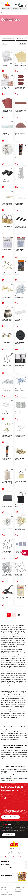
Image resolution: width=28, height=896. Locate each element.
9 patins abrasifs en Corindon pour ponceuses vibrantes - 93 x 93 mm (20, 134)
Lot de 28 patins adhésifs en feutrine (20, 552)
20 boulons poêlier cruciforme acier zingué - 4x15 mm (19, 296)
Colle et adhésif (21, 38)
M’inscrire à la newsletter (10, 817)
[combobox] (14, 8)
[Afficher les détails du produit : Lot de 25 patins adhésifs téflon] (21, 242)
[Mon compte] (22, 5)
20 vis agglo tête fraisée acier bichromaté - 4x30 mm (20, 459)
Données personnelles (6, 894)
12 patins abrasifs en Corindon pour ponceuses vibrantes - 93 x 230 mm (20, 111)
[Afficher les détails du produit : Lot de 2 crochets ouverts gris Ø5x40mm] (21, 590)
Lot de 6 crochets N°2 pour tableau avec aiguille (6, 273)
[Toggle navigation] (2, 4)
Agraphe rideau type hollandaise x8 (20, 575)
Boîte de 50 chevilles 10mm (7, 529)
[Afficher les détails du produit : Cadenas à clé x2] (7, 335)
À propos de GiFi (7, 868)
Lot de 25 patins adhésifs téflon (19, 250)
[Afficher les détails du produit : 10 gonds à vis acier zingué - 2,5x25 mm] (21, 381)
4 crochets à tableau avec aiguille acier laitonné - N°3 (7, 296)
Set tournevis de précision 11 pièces (20, 366)
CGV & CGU (4, 889)
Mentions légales (5, 892)
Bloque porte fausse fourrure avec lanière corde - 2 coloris (7, 320)
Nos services (5, 865)
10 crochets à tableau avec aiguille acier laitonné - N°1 (20, 529)
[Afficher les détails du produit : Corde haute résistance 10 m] (7, 126)
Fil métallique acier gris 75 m (19, 413)
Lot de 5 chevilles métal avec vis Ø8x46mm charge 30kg (6, 366)
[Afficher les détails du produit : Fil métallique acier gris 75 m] (21, 405)
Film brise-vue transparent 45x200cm (18, 320)
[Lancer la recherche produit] (2, 8)
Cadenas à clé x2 (6, 342)
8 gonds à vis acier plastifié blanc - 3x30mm (6, 413)
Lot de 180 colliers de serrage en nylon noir (20, 227)
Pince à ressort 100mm (5, 598)
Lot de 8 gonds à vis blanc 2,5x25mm (20, 436)
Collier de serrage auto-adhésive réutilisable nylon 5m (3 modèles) (20, 343)
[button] (19, 5)
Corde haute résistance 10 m (6, 134)
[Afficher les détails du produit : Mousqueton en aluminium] (21, 265)
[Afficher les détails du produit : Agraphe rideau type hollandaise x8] (21, 567)
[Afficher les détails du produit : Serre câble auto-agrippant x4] (7, 451)
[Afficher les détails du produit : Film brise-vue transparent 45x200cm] (21, 312)
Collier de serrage (19, 180)
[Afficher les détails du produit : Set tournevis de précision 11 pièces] (21, 358)
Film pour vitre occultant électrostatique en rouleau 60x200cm (6, 88)
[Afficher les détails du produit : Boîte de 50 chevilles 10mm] (7, 521)
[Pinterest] (17, 856)
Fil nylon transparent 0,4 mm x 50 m (7, 157)
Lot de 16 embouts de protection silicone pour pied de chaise (7, 204)
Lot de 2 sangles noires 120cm (6, 180)
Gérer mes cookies (19, 887)
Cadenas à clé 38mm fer (20, 482)
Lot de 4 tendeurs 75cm (19, 157)
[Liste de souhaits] (12, 52)
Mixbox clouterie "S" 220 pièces (7, 64)
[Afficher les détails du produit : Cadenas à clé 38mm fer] (21, 474)
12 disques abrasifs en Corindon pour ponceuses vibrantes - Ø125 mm (20, 88)
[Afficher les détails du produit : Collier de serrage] (21, 173)
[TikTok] (21, 856)
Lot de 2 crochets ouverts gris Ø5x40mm (19, 598)
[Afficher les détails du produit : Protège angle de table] (7, 242)
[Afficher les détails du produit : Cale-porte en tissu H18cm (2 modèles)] (7, 474)
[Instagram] (9, 856)
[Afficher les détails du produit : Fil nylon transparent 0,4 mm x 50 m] (7, 149)
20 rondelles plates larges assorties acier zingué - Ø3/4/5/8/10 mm (7, 575)
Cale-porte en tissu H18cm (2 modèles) (7, 482)
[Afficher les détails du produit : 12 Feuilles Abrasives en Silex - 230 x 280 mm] (21, 57)
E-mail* (4, 802)
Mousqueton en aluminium (19, 273)
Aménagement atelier (8, 38)
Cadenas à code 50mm (19, 505)
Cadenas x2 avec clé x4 (7, 227)
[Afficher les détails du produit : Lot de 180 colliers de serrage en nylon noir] (21, 219)
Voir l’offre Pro (9, 835)
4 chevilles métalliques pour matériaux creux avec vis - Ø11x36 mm (7, 389)
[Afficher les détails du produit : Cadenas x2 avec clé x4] (7, 219)
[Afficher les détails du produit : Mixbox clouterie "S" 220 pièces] (7, 57)
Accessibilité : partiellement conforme (18, 891)
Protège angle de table (6, 250)
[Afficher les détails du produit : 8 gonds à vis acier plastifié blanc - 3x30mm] (7, 405)
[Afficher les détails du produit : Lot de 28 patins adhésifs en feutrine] (21, 544)
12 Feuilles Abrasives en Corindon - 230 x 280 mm (7, 111)
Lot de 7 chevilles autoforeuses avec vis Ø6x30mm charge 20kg (7, 552)
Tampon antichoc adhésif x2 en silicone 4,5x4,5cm (7, 505)
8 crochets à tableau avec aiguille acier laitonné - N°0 (7, 436)
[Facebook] (5, 856)
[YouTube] (13, 856)
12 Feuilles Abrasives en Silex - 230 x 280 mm (20, 64)
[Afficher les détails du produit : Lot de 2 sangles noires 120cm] (7, 173)
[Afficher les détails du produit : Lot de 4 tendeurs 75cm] (21, 149)
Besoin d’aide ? (6, 862)
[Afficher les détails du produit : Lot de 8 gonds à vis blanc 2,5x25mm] (21, 428)
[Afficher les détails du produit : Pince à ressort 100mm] (7, 590)
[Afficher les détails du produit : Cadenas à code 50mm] (21, 498)
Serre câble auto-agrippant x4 (6, 459)
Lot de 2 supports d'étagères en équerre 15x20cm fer (20, 204)
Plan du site (4, 887)
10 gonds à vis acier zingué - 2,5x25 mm (20, 389)
